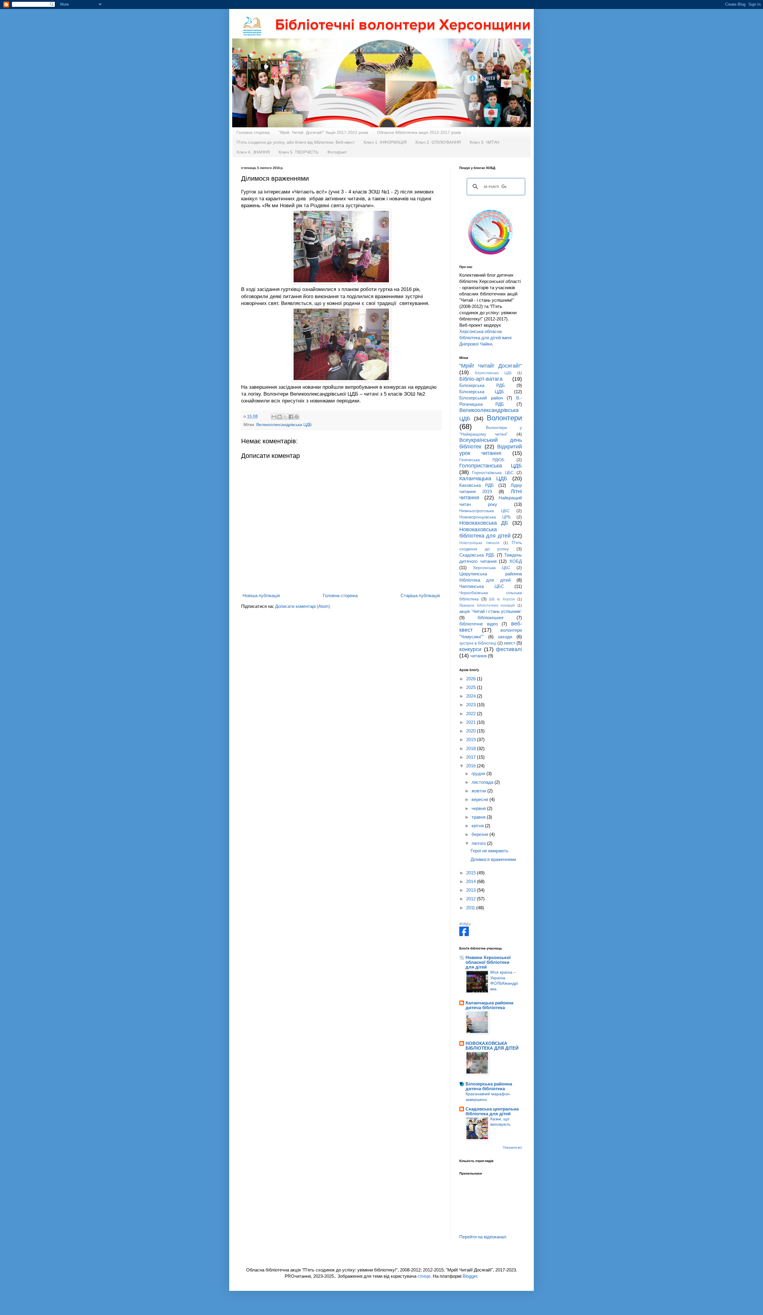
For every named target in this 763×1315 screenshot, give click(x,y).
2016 (471, 765)
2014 (471, 881)
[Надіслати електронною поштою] (274, 417)
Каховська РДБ (476, 485)
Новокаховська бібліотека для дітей (485, 532)
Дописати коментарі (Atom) (302, 606)
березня (480, 834)
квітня (478, 825)
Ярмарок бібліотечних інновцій (487, 605)
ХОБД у (465, 924)
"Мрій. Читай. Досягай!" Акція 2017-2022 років (323, 132)
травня (479, 817)
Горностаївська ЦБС (492, 472)
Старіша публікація (420, 595)
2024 (471, 695)
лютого (479, 843)
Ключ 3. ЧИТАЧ (484, 142)
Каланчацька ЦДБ (483, 478)
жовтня (479, 790)
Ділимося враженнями (493, 859)
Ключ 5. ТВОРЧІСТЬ (298, 152)
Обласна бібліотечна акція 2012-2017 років (419, 132)
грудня (479, 773)
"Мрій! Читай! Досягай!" (490, 366)
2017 (471, 757)
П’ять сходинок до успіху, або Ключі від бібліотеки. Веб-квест (296, 142)
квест (509, 642)
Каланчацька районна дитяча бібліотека (489, 1005)
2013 (471, 890)
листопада (483, 782)
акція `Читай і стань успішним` (490, 611)
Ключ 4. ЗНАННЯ (253, 152)
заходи (505, 636)
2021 (471, 722)
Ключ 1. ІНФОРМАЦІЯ (385, 142)
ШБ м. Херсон (502, 599)
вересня (480, 799)
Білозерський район (481, 397)
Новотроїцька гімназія (479, 543)
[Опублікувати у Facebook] (291, 417)
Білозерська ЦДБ (481, 391)
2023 (471, 704)
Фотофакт (337, 152)
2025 (471, 687)
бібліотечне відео (478, 623)
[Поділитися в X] (285, 417)
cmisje (424, 1276)
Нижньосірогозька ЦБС (484, 511)
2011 (471, 907)
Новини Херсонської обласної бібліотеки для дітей (488, 962)
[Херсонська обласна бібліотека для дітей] (464, 934)
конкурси (470, 649)
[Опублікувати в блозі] (280, 417)
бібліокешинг (490, 617)
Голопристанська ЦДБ (490, 466)
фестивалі (509, 649)
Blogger (470, 1276)
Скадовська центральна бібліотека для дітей (492, 1111)
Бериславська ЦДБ (493, 373)
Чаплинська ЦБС (481, 586)
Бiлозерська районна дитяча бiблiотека (489, 1086)
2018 (471, 748)
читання (478, 655)
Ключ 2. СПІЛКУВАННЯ (438, 142)
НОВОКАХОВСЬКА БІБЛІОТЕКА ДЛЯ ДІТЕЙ (492, 1046)
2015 (471, 872)
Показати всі (512, 1147)
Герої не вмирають (489, 850)
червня (479, 808)
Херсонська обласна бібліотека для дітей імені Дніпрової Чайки (485, 337)
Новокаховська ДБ (483, 523)
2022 (471, 713)
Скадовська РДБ (476, 554)
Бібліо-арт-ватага (481, 379)
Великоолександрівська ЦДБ (284, 424)
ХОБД (515, 561)
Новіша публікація (261, 595)
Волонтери (504, 418)
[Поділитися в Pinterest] (297, 417)
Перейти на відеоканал (482, 1236)
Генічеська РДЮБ (481, 460)
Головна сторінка (253, 132)
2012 (471, 898)
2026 (471, 678)
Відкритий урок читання (490, 450)
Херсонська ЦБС (492, 568)
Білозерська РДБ (482, 385)
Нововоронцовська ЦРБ (485, 517)
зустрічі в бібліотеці (477, 643)
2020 (471, 730)
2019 (471, 739)
